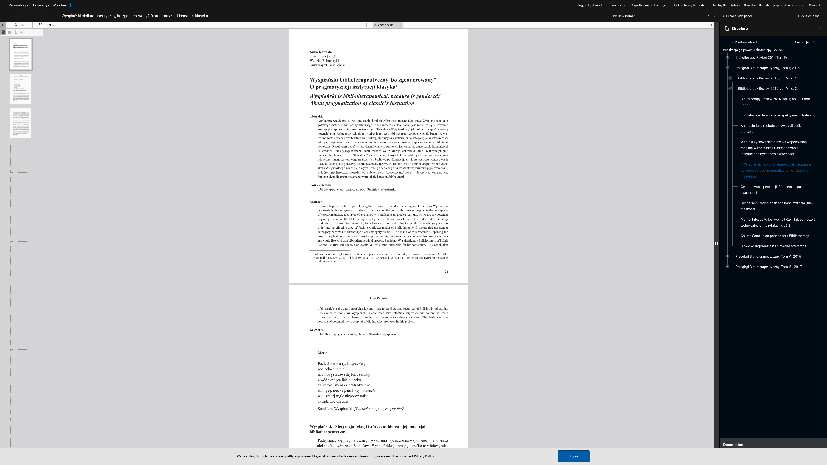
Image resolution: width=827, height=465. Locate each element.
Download (615, 5)
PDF (709, 16)
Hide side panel (809, 16)
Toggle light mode (590, 5)
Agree (574, 456)
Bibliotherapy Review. (768, 50)
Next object (803, 42)
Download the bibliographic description (772, 5)
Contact (814, 5)
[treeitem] (773, 58)
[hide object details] (716, 243)
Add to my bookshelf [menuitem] (692, 5)
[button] (773, 29)
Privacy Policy (424, 456)
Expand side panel (739, 16)
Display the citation (726, 5)
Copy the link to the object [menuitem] (650, 5)
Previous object (746, 42)
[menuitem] (761, 57)
